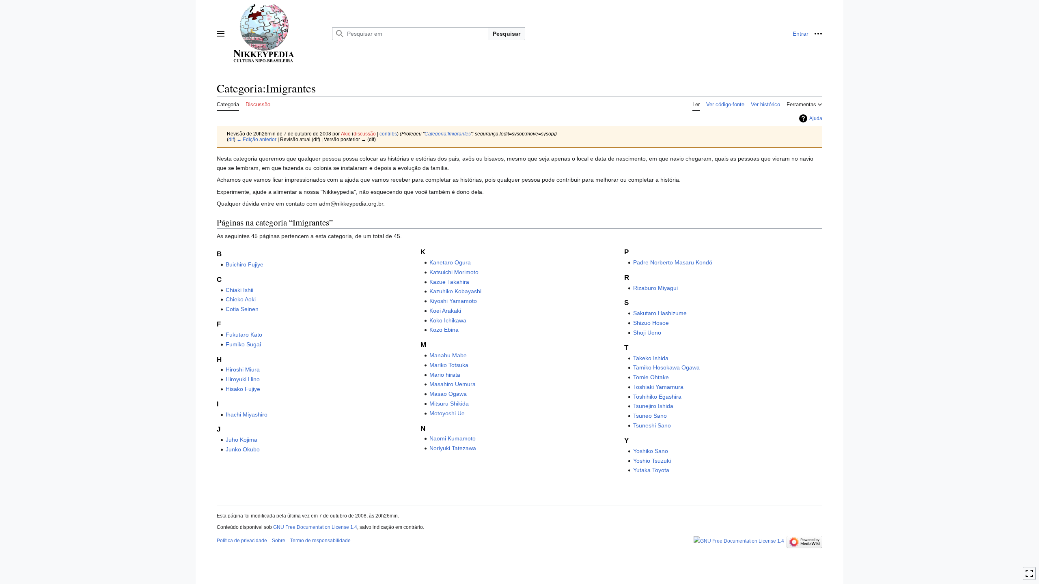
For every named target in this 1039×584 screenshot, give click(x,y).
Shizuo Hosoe (651, 323)
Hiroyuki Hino (243, 379)
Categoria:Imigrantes (448, 133)
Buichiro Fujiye (244, 264)
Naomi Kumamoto (452, 438)
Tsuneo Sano (650, 415)
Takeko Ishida (650, 358)
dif (231, 139)
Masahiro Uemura (452, 384)
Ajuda (815, 118)
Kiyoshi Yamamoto (453, 301)
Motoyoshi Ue (447, 413)
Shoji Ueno (647, 332)
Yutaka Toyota (651, 470)
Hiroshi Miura (243, 369)
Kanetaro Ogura (450, 262)
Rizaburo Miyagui (655, 288)
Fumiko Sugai (243, 344)
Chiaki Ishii (239, 290)
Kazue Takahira (449, 282)
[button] (220, 33)
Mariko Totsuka (448, 365)
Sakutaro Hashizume (660, 313)
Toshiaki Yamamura (658, 387)
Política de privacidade (242, 540)
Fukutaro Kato (244, 334)
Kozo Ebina (444, 329)
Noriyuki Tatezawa (452, 448)
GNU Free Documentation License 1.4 (315, 527)
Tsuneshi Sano (652, 425)
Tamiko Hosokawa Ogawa (666, 367)
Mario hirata (444, 374)
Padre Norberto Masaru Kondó (672, 262)
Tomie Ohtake (651, 377)
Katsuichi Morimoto (454, 272)
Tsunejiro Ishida (653, 406)
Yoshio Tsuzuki (652, 460)
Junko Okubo (243, 449)
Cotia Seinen (242, 309)
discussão (365, 133)
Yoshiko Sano (650, 451)
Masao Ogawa (448, 394)
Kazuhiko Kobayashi (455, 291)
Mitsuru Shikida (449, 403)
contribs (388, 133)
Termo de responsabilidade (320, 540)
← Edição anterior (256, 139)
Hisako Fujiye (243, 389)
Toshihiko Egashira (657, 396)
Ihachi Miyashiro (246, 414)
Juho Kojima (241, 439)
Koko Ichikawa (447, 320)
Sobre (278, 540)
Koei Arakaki (445, 310)
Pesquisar (506, 33)
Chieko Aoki (241, 299)
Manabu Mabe (448, 355)
